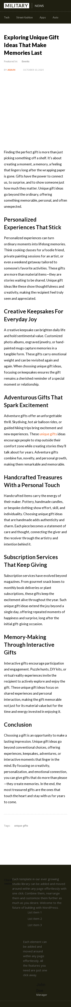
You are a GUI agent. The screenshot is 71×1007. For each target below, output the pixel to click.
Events (25, 61)
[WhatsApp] (47, 838)
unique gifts (21, 825)
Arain (11, 69)
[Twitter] (29, 838)
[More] (57, 838)
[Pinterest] (38, 838)
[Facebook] (20, 838)
